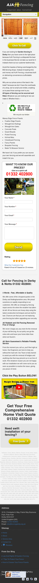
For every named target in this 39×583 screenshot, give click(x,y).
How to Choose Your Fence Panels (16, 562)
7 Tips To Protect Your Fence (13, 559)
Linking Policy (27, 572)
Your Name (9, 198)
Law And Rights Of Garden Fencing (16, 556)
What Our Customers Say (13, 265)
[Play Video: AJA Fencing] (19, 186)
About (5, 536)
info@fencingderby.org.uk (16, 524)
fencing (12, 155)
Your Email (9, 215)
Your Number (10, 206)
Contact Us (7, 542)
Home (5, 533)
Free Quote (19, 441)
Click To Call (19, 45)
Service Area (7, 539)
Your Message (10, 224)
